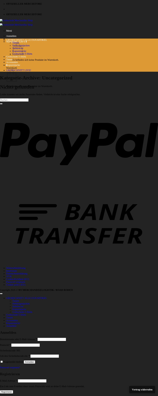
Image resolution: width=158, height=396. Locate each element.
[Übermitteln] (1, 103)
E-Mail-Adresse (8, 380)
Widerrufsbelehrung (15, 268)
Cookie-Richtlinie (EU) (17, 279)
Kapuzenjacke (13, 65)
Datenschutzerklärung (16, 273)
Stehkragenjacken (21, 303)
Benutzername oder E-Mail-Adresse (18, 339)
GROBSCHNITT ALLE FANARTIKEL (26, 40)
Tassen (15, 42)
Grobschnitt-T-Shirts (16, 56)
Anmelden (29, 362)
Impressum (11, 270)
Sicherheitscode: (8, 350)
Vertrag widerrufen (142, 389)
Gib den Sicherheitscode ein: (15, 356)
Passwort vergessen (15, 282)
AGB (9, 276)
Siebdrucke (17, 306)
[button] (9, 30)
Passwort (5, 345)
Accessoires (12, 62)
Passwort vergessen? (10, 367)
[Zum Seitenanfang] (1, 293)
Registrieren (6, 392)
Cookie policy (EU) (15, 284)
